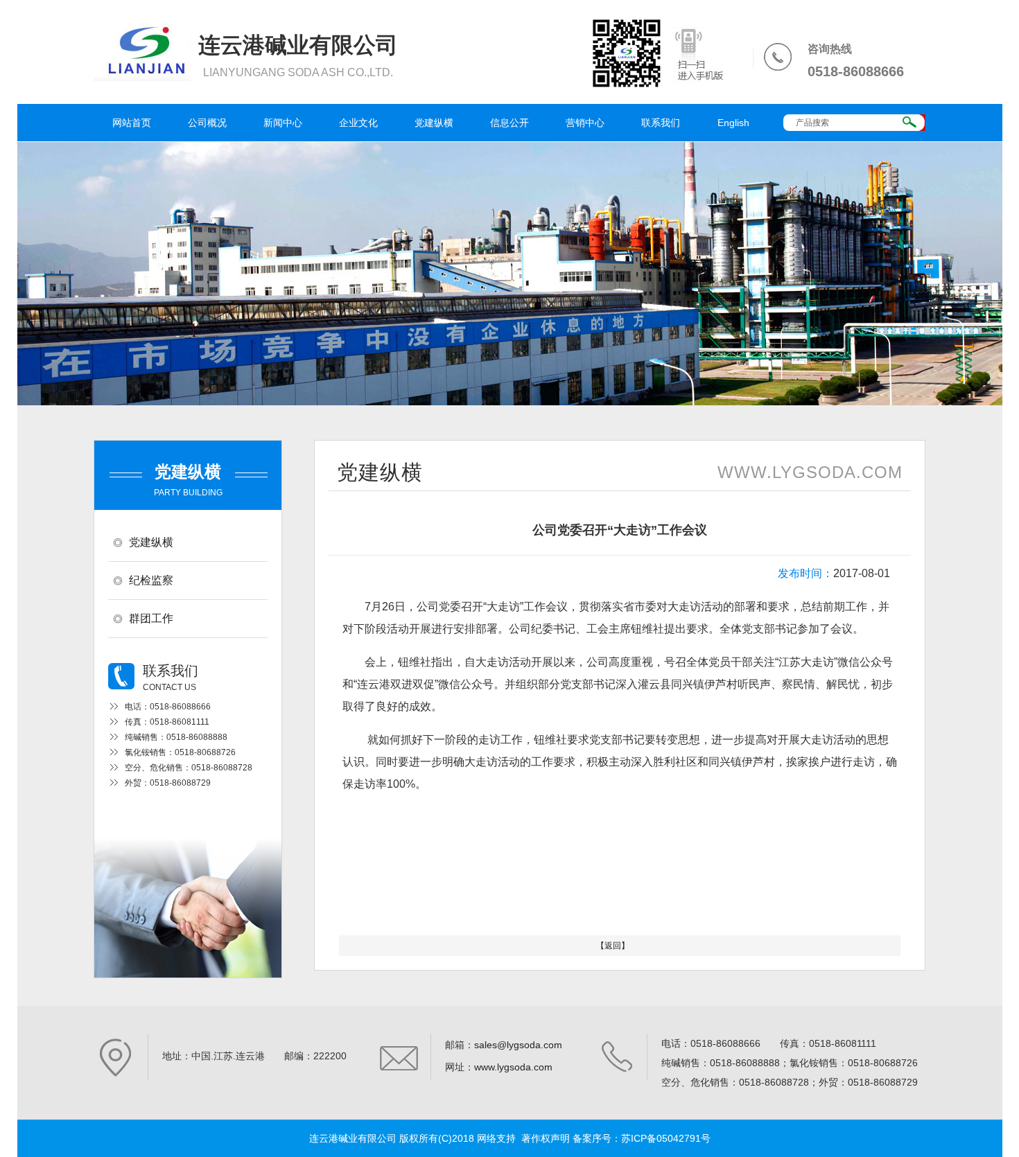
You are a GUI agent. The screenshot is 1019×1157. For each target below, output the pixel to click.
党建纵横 (434, 122)
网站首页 (131, 122)
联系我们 (660, 122)
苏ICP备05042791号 (666, 1138)
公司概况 (207, 122)
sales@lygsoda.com (518, 1044)
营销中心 (585, 122)
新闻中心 (282, 122)
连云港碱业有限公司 (353, 1138)
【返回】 (612, 946)
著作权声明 (545, 1138)
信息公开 (509, 122)
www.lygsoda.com (513, 1066)
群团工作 (151, 618)
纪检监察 (151, 580)
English (733, 122)
